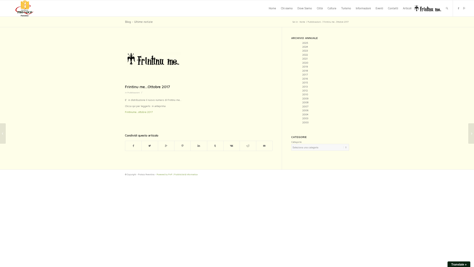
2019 (305, 66)
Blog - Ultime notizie (139, 21)
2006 (305, 110)
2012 (305, 90)
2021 (305, 58)
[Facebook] (458, 8)
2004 (305, 114)
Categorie (296, 142)
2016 (305, 78)
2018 (305, 70)
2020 (305, 62)
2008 (305, 102)
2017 (305, 74)
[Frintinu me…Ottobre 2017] (199, 60)
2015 (305, 82)
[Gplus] (464, 8)
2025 (305, 42)
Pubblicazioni (314, 22)
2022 (305, 54)
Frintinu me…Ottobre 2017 (147, 87)
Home (302, 22)
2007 (305, 106)
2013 (305, 86)
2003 (305, 118)
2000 (305, 122)
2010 (305, 94)
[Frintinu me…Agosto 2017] (3, 133)
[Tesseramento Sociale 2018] (471, 133)
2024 (305, 46)
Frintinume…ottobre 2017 (139, 112)
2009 (305, 98)
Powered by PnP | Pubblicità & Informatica (177, 174)
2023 (305, 50)
